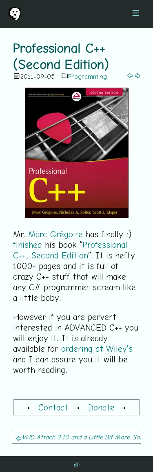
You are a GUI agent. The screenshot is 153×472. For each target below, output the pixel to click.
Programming (87, 76)
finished (27, 244)
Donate (101, 407)
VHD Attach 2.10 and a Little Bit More (76, 437)
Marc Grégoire (55, 234)
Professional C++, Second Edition (70, 249)
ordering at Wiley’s (97, 348)
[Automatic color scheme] (76, 464)
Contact (53, 407)
